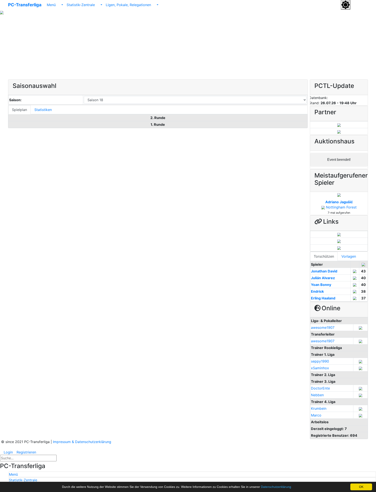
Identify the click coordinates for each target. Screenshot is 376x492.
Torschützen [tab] (324, 256)
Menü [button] (52, 5)
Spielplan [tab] (19, 109)
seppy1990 (320, 361)
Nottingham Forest (341, 207)
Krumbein (318, 408)
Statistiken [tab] (43, 109)
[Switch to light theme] (345, 5)
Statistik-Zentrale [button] (81, 5)
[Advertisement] (188, 46)
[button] (355, 4)
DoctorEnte (320, 388)
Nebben (317, 395)
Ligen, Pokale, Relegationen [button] (129, 5)
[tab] (192, 474)
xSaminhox (320, 368)
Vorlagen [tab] (348, 256)
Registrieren (25, 452)
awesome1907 (322, 327)
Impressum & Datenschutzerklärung (82, 442)
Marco (316, 415)
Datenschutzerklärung (276, 487)
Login (8, 452)
